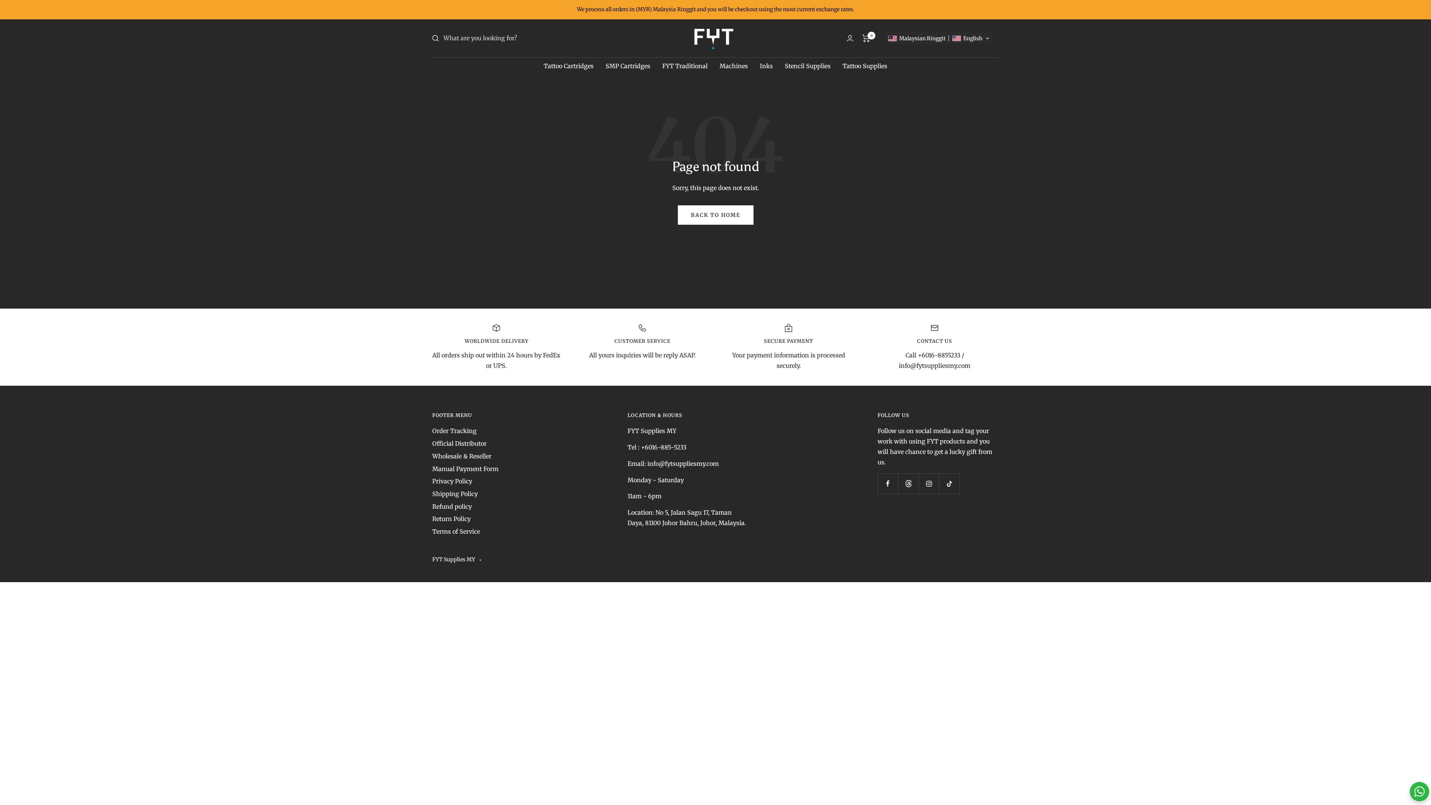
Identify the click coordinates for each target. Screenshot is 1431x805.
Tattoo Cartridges (569, 66)
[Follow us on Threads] (908, 483)
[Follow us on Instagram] (929, 483)
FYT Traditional (685, 66)
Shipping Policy (455, 494)
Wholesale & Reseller (462, 456)
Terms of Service (456, 531)
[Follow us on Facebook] (888, 483)
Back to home (715, 215)
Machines (734, 66)
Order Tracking (454, 431)
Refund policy (452, 506)
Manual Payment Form (465, 469)
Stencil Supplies (808, 66)
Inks (766, 66)
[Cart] (866, 38)
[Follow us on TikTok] (949, 483)
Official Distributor (459, 443)
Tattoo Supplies (865, 66)
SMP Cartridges (628, 66)
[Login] (850, 38)
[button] (939, 38)
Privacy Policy (452, 481)
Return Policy (451, 519)
